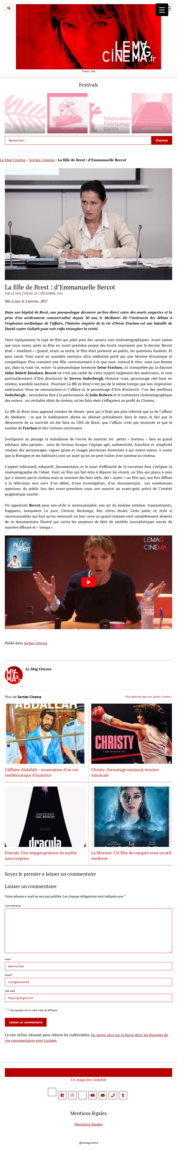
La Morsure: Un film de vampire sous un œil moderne (131, 855)
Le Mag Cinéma (12, 159)
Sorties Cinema (41, 159)
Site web (10, 991)
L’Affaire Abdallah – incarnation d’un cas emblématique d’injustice (41, 772)
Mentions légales (88, 1124)
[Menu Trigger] (162, 9)
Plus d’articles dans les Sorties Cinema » (149, 696)
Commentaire (13, 905)
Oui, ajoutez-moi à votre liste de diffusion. (33, 1010)
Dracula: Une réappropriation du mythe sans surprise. (41, 855)
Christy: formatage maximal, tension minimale (125, 772)
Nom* (8, 959)
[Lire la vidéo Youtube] (88, 582)
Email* (8, 975)
